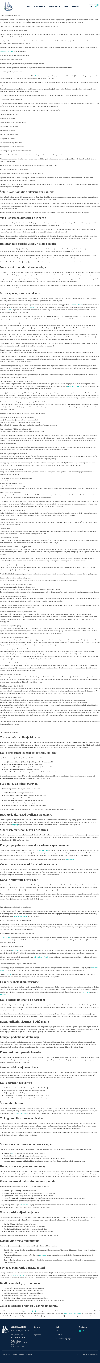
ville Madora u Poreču (41, 957)
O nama (59, 1331)
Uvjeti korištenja (6, 1354)
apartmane (15, 950)
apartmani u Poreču (20, 916)
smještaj (15, 825)
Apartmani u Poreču (76, 305)
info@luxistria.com (17, 1335)
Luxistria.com (24, 1205)
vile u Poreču (31, 307)
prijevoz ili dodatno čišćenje (72, 1313)
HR (91, 6)
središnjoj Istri (6, 937)
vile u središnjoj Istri (19, 1275)
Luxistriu (8, 974)
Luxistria (9, 310)
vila (12, 1153)
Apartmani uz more (6, 51)
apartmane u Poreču (74, 386)
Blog (66, 6)
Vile (27, 6)
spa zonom (42, 1255)
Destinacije (53, 6)
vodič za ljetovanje (21, 1113)
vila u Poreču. (70, 859)
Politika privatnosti (18, 1354)
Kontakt (75, 6)
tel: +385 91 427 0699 (18, 1337)
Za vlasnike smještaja (63, 1339)
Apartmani (38, 6)
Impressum (29, 1354)
